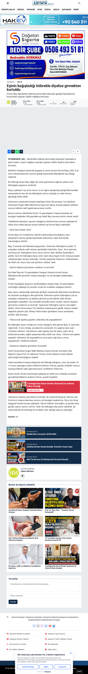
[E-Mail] (22, 476)
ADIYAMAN (66, 9)
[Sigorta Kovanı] (46, 55)
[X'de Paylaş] (13, 151)
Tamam (79, 671)
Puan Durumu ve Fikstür (17, 644)
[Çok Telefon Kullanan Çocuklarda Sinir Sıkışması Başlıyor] (26, 526)
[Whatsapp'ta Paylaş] (17, 151)
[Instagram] (42, 626)
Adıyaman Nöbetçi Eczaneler (19, 634)
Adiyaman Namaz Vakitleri (19, 639)
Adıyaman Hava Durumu (56, 634)
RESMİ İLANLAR (8, 9)
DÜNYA (48, 9)
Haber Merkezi (27, 471)
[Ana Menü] (8, 3)
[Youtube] (50, 626)
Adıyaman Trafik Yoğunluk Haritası (59, 639)
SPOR (39, 9)
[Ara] (79, 3)
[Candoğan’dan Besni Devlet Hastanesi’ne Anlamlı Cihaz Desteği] (62, 554)
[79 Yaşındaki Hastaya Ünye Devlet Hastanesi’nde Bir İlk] (62, 526)
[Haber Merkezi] (14, 473)
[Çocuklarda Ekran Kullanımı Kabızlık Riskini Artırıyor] (26, 498)
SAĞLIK (56, 9)
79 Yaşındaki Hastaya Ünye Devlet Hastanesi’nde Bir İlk (58, 539)
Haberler (10, 82)
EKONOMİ (31, 9)
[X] (38, 626)
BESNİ (76, 9)
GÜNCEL (20, 9)
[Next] (54, 626)
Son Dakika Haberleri (16, 649)
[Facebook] (34, 626)
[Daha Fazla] (21, 151)
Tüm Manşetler (52, 644)
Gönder (13, 602)
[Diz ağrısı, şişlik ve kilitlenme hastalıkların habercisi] (26, 554)
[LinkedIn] (46, 626)
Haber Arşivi (52, 649)
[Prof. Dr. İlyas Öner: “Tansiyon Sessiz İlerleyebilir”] (62, 498)
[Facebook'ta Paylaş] (9, 151)
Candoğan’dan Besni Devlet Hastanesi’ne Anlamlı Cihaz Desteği (60, 567)
